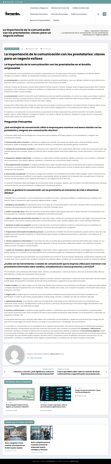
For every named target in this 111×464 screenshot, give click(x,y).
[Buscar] (98, 14)
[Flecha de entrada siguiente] (106, 371)
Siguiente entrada (63, 369)
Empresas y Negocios (39, 8)
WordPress (52, 461)
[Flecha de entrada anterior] (4, 371)
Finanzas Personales (59, 14)
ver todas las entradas (34, 358)
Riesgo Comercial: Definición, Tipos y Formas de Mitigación (88, 391)
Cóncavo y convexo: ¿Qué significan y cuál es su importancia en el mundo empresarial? (33, 373)
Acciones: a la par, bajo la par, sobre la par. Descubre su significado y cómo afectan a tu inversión (54, 406)
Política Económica (79, 14)
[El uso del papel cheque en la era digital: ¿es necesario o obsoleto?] (20, 394)
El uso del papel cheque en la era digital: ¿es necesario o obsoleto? (17, 406)
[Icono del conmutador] (104, 14)
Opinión (56, 20)
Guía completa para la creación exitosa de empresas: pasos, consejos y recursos (40, 446)
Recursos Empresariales (40, 20)
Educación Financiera (39, 14)
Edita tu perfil (54, 354)
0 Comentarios (46, 49)
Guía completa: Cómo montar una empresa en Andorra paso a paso (15, 445)
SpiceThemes (74, 461)
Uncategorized (9, 427)
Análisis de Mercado (80, 8)
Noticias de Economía (60, 8)
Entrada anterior (48, 369)
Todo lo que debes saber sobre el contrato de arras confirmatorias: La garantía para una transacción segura (78, 373)
